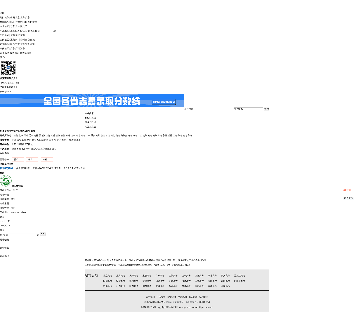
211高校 (20, 144)
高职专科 (26, 148)
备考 (7, 53)
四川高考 (225, 275)
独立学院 (35, 148)
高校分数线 (90, 118)
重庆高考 (147, 275)
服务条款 (193, 297)
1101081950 (204, 302)
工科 (24, 140)
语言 (53, 140)
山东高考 (186, 275)
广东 (27, 17)
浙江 (22, 30)
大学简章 (4, 247)
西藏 (32, 39)
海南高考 (133, 280)
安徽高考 (160, 286)
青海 (22, 44)
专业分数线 (90, 122)
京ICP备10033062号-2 (154, 302)
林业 (43, 140)
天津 (17, 22)
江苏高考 (173, 275)
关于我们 (150, 297)
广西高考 (120, 286)
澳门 (185, 135)
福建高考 (160, 280)
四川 (17, 39)
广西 (17, 48)
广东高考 (160, 275)
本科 (19, 148)
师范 (34, 140)
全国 (12, 17)
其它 (54, 148)
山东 (55, 30)
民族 (39, 140)
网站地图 (182, 297)
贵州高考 (199, 286)
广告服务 (161, 297)
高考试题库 (25, 53)
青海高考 (212, 286)
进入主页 (348, 198)
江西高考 (212, 280)
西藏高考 (186, 286)
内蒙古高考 (239, 280)
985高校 (29, 144)
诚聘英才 (203, 297)
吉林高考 (199, 280)
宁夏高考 (147, 280)
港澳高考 (225, 286)
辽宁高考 (120, 280)
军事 (78, 140)
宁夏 (27, 44)
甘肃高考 (173, 280)
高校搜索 (188, 109)
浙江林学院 (17, 186)
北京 (17, 17)
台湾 (190, 135)
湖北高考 (212, 275)
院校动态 (4, 239)
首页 (2, 53)
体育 (63, 140)
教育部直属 (45, 148)
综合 (19, 140)
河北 (22, 22)
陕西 (12, 44)
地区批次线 (90, 126)
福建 (32, 30)
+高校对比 (348, 190)
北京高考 (107, 275)
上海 (22, 17)
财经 (58, 140)
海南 (22, 48)
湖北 (17, 35)
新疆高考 (173, 286)
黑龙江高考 (239, 275)
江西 (37, 30)
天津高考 (133, 275)
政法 (73, 140)
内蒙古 (33, 22)
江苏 (17, 30)
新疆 (32, 44)
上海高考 (120, 275)
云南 (27, 39)
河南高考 (107, 286)
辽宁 (12, 26)
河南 (12, 35)
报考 (12, 53)
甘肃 (17, 44)
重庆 (12, 39)
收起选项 (4, 153)
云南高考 (225, 280)
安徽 (27, 30)
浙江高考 (199, 275)
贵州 (22, 39)
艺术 (68, 140)
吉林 (17, 26)
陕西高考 (133, 286)
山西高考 (147, 286)
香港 (180, 135)
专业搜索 (89, 113)
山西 (27, 22)
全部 (16, 135)
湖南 (22, 35)
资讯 (17, 53)
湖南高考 (107, 280)
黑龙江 (23, 26)
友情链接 (171, 297)
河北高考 (186, 280)
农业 (29, 140)
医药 (48, 140)
